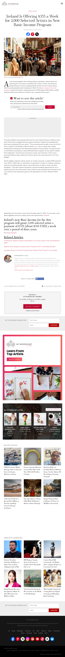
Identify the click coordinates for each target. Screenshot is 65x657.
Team (20, 650)
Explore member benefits (33, 311)
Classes (50, 631)
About (8, 650)
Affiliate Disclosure (45, 650)
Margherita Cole (29, 29)
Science (22, 633)
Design (13, 631)
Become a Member (32, 306)
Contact (32, 650)
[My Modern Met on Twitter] (23, 639)
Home (30, 11)
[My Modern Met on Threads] (47, 639)
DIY (33, 631)
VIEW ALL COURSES (14, 359)
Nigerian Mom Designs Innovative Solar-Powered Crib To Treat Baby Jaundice (29, 247)
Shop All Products (53, 409)
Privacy (52, 650)
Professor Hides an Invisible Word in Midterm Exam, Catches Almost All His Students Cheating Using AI (52, 471)
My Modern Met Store (13, 410)
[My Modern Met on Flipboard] (32, 639)
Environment (57, 631)
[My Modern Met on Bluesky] (52, 639)
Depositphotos (19, 77)
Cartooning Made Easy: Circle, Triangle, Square (26, 266)
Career (37, 631)
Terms (56, 650)
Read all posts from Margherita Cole (23, 270)
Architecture (28, 631)
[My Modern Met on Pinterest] (18, 639)
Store (46, 633)
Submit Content (26, 650)
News (35, 11)
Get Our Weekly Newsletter (52, 286)
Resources (43, 631)
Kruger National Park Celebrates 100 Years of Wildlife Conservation (51, 501)
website (46, 215)
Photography (20, 631)
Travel (35, 633)
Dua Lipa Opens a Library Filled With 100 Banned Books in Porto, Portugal (32, 501)
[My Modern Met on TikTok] (42, 639)
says (35, 146)
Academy (40, 633)
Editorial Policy (14, 650)
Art (9, 631)
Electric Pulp (58, 654)
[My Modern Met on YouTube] (37, 639)
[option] (18, 397)
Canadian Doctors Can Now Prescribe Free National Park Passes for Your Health (30, 250)
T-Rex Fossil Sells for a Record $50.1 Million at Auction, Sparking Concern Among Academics (11, 503)
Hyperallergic (11, 233)
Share (40, 279)
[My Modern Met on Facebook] (13, 639)
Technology (29, 633)
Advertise (37, 650)
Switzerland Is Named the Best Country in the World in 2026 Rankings (32, 591)
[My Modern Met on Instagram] (28, 639)
